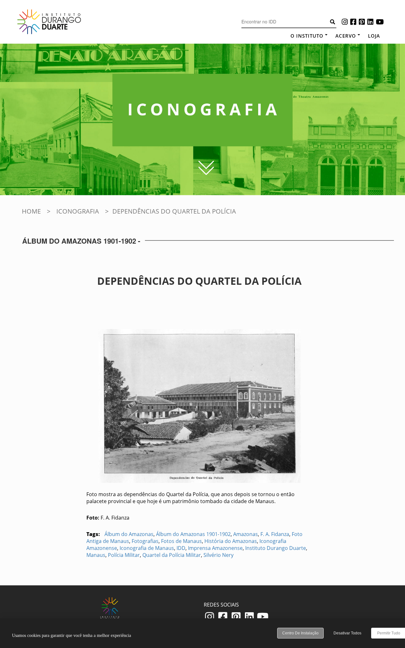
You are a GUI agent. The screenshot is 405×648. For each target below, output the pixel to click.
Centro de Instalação (300, 633)
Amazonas (245, 534)
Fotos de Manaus (181, 541)
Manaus (95, 554)
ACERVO (345, 36)
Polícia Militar (124, 554)
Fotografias (145, 541)
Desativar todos (347, 633)
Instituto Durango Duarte (275, 548)
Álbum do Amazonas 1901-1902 (193, 534)
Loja (374, 36)
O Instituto (306, 36)
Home (31, 211)
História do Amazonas (230, 541)
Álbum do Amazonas (128, 534)
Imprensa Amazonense (215, 548)
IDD (181, 548)
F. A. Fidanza (274, 534)
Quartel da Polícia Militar (171, 554)
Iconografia (77, 211)
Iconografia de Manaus (147, 548)
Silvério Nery (218, 554)
